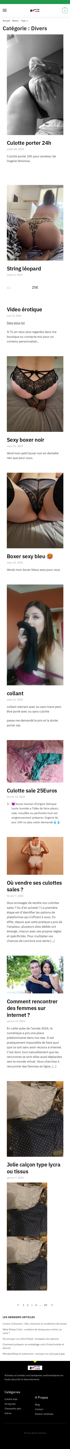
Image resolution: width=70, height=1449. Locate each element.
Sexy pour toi (16, 323)
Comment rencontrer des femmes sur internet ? (32, 1008)
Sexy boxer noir (25, 439)
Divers (15, 20)
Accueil (6, 20)
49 (45, 1305)
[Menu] (8, 10)
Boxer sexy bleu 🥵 (30, 556)
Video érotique (24, 309)
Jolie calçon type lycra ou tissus (33, 1168)
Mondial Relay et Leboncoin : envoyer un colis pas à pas (34, 1353)
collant (15, 693)
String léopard (24, 268)
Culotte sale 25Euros (32, 790)
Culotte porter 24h (29, 142)
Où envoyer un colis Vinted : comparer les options (31, 1338)
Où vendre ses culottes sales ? (34, 886)
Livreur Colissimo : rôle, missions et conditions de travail (35, 1323)
